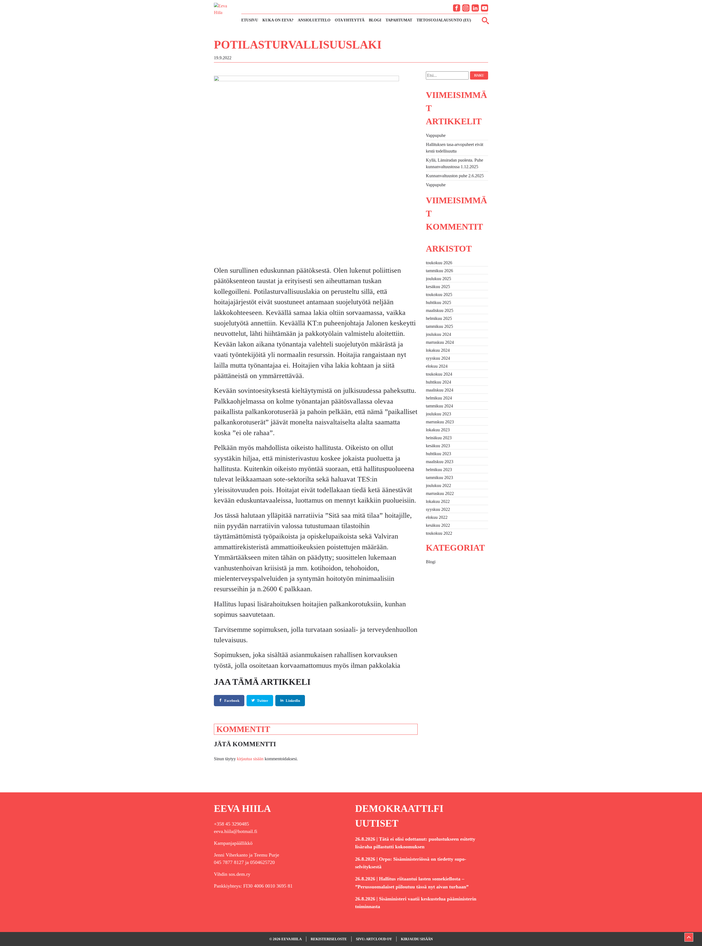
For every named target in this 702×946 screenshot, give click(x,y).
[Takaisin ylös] (688, 937)
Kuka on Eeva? (277, 20)
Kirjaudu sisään (417, 939)
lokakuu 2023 (438, 429)
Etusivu (249, 20)
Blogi (375, 20)
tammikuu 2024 (439, 406)
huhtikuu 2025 (438, 302)
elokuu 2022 (437, 517)
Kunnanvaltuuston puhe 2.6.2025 (455, 175)
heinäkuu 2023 (439, 437)
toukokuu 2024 (439, 374)
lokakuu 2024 (438, 350)
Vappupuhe (436, 135)
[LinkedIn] (475, 8)
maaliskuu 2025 (439, 310)
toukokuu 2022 (439, 533)
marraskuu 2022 (440, 493)
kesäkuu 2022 (438, 525)
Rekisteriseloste (329, 939)
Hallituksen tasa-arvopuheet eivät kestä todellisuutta (454, 147)
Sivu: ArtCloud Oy (374, 939)
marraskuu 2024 (440, 342)
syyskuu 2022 (438, 509)
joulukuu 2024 (438, 334)
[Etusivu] (225, 13)
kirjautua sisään (250, 758)
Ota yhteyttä (349, 20)
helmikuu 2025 (439, 318)
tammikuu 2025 (439, 326)
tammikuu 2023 (439, 477)
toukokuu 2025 (439, 294)
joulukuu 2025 (438, 278)
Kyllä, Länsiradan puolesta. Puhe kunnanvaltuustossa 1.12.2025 (454, 163)
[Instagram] (465, 8)
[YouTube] (484, 8)
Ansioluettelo (314, 20)
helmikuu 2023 (439, 469)
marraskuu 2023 (440, 421)
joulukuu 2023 (438, 414)
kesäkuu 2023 (438, 445)
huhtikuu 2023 (438, 453)
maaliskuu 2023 (439, 461)
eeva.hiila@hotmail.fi (235, 831)
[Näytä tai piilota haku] (485, 20)
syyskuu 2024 (438, 358)
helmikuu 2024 (439, 398)
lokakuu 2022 (438, 501)
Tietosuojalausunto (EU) (444, 20)
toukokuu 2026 (439, 262)
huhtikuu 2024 (438, 382)
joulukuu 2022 (438, 485)
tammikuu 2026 (439, 270)
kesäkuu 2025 (438, 286)
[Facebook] (456, 8)
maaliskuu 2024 (439, 390)
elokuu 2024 (437, 366)
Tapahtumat (399, 20)
